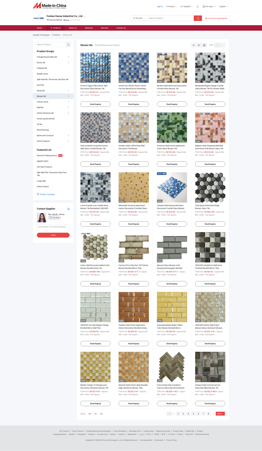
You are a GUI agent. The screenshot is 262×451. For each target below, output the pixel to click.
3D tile (39, 124)
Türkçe (180, 434)
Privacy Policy (171, 440)
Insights (200, 431)
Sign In (160, 6)
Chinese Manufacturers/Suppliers (98, 431)
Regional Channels (163, 431)
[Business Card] (68, 209)
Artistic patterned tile (45, 118)
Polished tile (42, 68)
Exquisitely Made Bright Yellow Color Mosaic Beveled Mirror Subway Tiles (170, 328)
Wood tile (41, 90)
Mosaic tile (41, 96)
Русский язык (102, 434)
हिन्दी (163, 434)
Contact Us (121, 28)
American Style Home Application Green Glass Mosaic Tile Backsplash (171, 148)
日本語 (156, 434)
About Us (73, 28)
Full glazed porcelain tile (47, 57)
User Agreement (146, 440)
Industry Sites (149, 431)
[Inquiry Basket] (197, 6)
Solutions (89, 28)
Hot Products (64, 431)
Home (39, 28)
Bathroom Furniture (45, 135)
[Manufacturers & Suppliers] (50, 5)
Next (219, 413)
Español (72, 434)
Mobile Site (190, 431)
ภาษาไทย (171, 434)
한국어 (148, 434)
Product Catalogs (47, 194)
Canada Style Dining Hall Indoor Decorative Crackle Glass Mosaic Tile (170, 208)
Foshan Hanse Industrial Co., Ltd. (65, 16)
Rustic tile (41, 62)
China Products (77, 431)
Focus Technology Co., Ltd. (113, 440)
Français (91, 434)
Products (57, 28)
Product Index (178, 431)
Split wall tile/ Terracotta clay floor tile (52, 79)
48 (101, 413)
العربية (141, 434)
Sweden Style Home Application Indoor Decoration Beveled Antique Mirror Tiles (133, 328)
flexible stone (42, 73)
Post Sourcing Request (217, 18)
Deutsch (122, 434)
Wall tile (40, 107)
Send (53, 235)
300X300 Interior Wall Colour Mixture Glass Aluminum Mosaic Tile (208, 328)
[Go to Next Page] (222, 45)
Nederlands (132, 434)
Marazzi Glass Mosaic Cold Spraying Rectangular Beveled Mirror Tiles (169, 268)
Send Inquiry (95, 104)
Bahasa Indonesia (202, 434)
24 (90, 414)
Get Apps (209, 6)
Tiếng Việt (189, 434)
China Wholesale (120, 431)
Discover (104, 28)
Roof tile (40, 85)
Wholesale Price (135, 431)
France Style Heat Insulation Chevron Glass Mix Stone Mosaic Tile (170, 388)
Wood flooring (43, 130)
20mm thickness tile (45, 113)
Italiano (113, 434)
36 (95, 413)
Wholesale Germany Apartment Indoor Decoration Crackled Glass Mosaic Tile (133, 208)
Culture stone (42, 101)
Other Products (43, 141)
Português (81, 434)
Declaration (159, 440)
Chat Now (55, 217)
